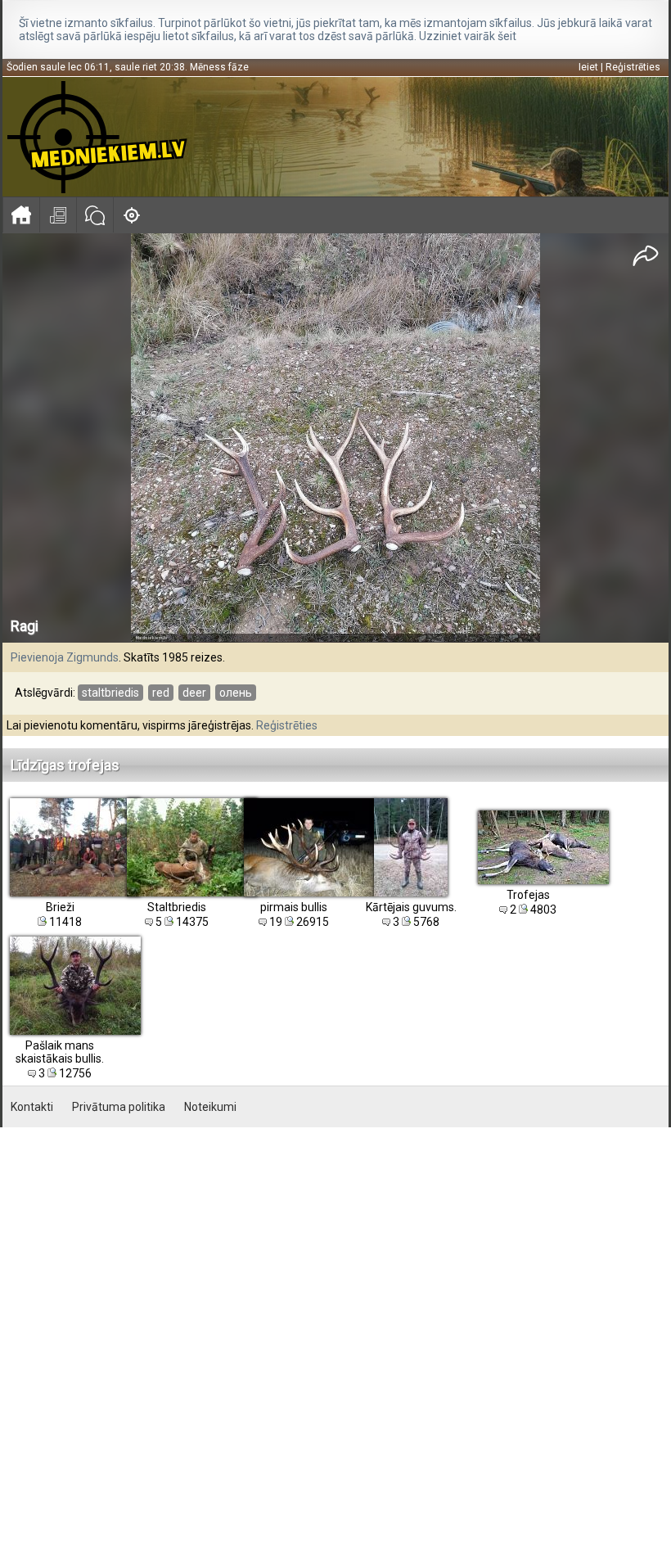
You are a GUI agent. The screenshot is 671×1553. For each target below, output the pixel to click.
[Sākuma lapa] (20, 214)
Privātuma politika (118, 1106)
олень (235, 692)
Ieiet (588, 67)
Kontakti (32, 1106)
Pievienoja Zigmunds (65, 657)
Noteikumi (210, 1106)
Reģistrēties (633, 67)
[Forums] (94, 214)
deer (194, 692)
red (160, 692)
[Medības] (131, 214)
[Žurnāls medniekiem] (57, 214)
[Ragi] (335, 438)
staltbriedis (110, 692)
